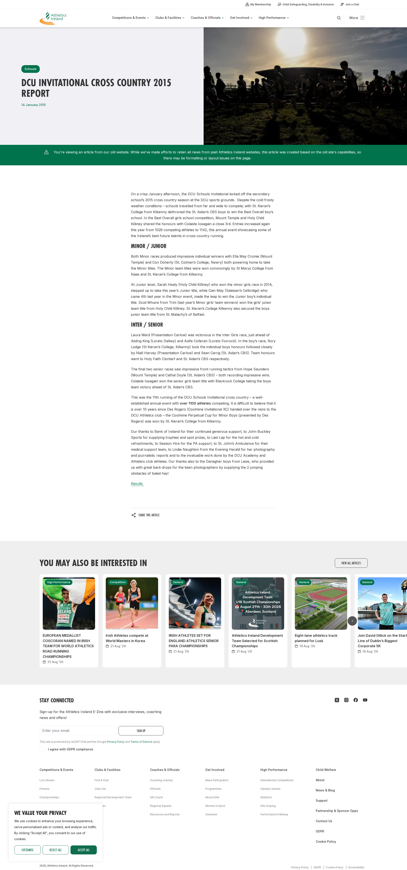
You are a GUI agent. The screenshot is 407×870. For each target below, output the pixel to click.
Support (322, 800)
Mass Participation (216, 780)
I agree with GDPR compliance (70, 749)
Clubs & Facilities (107, 770)
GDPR (320, 831)
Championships (49, 797)
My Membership (260, 4)
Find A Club (102, 780)
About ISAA (212, 797)
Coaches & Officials (165, 770)
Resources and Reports (165, 814)
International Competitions (277, 780)
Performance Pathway (274, 814)
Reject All (56, 849)
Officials (155, 788)
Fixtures (45, 788)
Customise (28, 849)
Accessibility (356, 867)
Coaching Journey (161, 780)
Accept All (84, 849)
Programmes (213, 788)
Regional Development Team (113, 797)
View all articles (351, 562)
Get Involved (214, 770)
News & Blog (325, 790)
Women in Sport (215, 805)
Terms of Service (141, 741)
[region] (56, 832)
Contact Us (324, 821)
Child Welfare (326, 770)
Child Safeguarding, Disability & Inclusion (308, 4)
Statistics (266, 797)
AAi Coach (156, 797)
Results (137, 483)
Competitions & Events (56, 770)
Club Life (100, 788)
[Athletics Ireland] (53, 18)
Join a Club (352, 4)
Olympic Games (270, 788)
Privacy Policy (116, 741)
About (320, 780)
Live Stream (47, 780)
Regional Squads (160, 805)
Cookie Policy (326, 841)
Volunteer (211, 814)
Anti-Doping (268, 805)
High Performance (273, 770)
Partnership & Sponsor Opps (337, 811)
